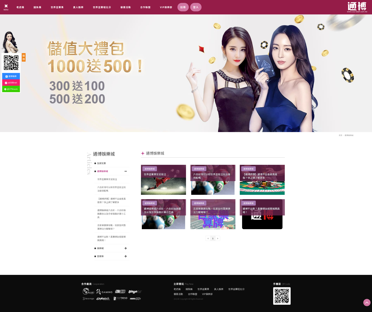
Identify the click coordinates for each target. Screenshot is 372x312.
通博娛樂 (12, 76)
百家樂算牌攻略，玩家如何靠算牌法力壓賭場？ (211, 210)
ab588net (12, 82)
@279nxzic (12, 88)
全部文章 (101, 163)
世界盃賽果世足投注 (155, 174)
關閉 (24, 57)
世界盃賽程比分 (102, 7)
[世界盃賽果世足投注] (163, 180)
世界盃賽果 (57, 7)
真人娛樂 (78, 7)
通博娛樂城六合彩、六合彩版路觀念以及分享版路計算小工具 (162, 210)
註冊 (183, 7)
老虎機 (20, 7)
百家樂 (100, 256)
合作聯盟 (145, 7)
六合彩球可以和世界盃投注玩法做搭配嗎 (211, 176)
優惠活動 (125, 7)
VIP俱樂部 (166, 7)
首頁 (340, 135)
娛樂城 (100, 248)
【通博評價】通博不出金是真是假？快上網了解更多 (260, 176)
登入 (196, 7)
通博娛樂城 (349, 135)
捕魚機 (37, 7)
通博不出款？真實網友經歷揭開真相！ (261, 210)
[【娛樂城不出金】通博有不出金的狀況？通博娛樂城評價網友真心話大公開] (186, 65)
